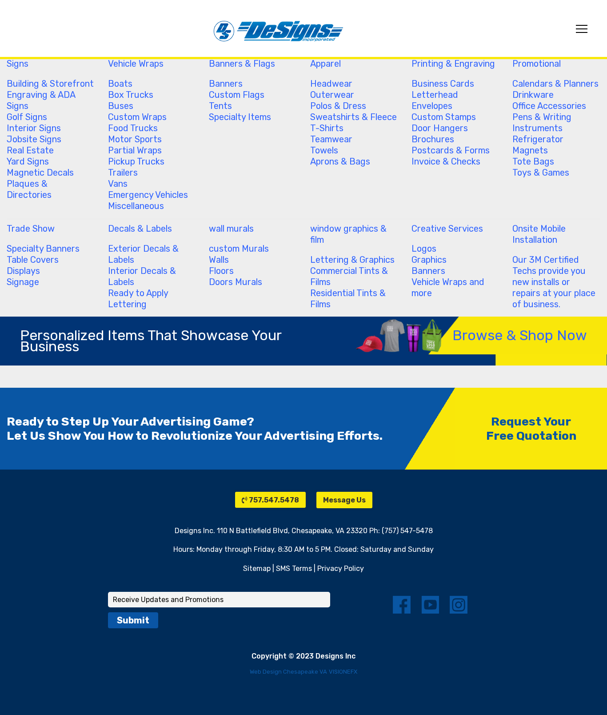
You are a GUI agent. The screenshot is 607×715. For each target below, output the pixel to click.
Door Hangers (439, 128)
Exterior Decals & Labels (143, 254)
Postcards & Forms (450, 150)
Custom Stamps (443, 117)
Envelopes (431, 105)
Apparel (325, 63)
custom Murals (239, 248)
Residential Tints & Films (348, 298)
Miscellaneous (136, 206)
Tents (220, 105)
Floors (221, 270)
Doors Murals (235, 282)
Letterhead (434, 94)
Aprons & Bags (340, 161)
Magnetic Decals (40, 172)
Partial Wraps (135, 150)
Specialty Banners (43, 248)
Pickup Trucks (136, 161)
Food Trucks (133, 128)
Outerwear (332, 94)
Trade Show (31, 228)
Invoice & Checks (445, 161)
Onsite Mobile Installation (539, 234)
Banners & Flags (242, 63)
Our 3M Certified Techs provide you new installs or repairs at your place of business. (553, 281)
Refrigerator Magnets (537, 145)
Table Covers (33, 259)
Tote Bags (533, 161)
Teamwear (331, 139)
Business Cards (442, 83)
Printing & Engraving (453, 63)
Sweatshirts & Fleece (353, 117)
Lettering (127, 304)
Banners (226, 83)
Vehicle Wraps (136, 63)
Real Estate (30, 150)
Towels (324, 150)
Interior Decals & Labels (142, 276)
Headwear (331, 83)
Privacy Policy (340, 568)
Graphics (429, 259)
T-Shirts (326, 128)
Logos (423, 248)
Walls (219, 259)
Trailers (123, 172)
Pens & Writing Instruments (541, 122)
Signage (23, 282)
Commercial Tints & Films (349, 276)
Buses (120, 105)
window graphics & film (348, 234)
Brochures (432, 139)
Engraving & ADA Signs (41, 100)
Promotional (536, 63)
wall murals (231, 228)
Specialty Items (240, 117)
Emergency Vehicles (148, 194)
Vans (118, 183)
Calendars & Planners (555, 83)
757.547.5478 (273, 500)
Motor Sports (135, 139)
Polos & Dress (338, 105)
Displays (23, 270)
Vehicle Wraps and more (447, 287)
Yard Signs (28, 161)
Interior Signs (34, 128)
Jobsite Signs (34, 139)
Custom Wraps (137, 117)
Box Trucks (130, 94)
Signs (17, 63)
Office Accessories (549, 105)
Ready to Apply (138, 293)
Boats (120, 83)
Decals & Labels (140, 228)
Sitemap (257, 568)
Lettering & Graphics (352, 259)
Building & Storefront (50, 83)
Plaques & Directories (29, 189)
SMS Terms (294, 568)
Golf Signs (27, 117)
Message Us (344, 500)
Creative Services (447, 228)
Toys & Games (540, 172)
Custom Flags (236, 94)
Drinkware (533, 94)
